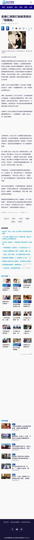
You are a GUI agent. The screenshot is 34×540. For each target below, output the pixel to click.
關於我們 (6, 522)
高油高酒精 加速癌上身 (16, 305)
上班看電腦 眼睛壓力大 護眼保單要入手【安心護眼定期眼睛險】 (6, 289)
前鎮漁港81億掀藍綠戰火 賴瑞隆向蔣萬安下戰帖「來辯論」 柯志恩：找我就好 (6, 346)
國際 (25, 7)
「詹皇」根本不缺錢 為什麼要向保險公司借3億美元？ (17, 254)
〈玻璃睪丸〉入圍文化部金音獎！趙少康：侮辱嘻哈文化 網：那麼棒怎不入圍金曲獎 (27, 332)
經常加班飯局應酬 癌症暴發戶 (27, 305)
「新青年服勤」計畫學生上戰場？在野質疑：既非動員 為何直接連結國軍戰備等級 (6, 319)
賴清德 (20, 222)
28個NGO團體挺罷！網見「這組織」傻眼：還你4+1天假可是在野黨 (17, 251)
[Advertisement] (17, 391)
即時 (3, 7)
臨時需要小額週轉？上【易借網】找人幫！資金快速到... (15, 258)
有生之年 (6, 218)
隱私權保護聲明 (15, 522)
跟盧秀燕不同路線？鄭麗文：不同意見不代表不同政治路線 (6, 302)
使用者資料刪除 (25, 522)
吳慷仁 (14, 218)
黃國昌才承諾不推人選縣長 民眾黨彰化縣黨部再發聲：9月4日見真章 (17, 261)
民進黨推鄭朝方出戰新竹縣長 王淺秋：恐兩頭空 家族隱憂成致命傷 (27, 286)
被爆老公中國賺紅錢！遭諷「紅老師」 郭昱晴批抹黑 (27, 346)
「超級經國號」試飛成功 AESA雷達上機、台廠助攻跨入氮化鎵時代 (17, 248)
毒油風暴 (10, 7)
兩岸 (21, 7)
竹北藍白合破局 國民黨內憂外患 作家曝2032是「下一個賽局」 (27, 319)
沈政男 (20, 218)
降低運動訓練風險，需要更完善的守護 (12, 265)
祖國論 (27, 218)
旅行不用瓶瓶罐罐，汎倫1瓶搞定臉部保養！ (17, 348)
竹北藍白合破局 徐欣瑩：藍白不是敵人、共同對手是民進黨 (16, 332)
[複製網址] (19, 28)
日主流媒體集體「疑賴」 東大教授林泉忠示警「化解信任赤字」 (17, 319)
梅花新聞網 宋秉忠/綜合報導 (8, 57)
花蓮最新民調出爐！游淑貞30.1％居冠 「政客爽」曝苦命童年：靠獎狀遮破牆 (6, 332)
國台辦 (13, 222)
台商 (30, 7)
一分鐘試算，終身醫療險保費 (11, 268)
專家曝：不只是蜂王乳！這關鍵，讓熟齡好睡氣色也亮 (16, 289)
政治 (16, 7)
